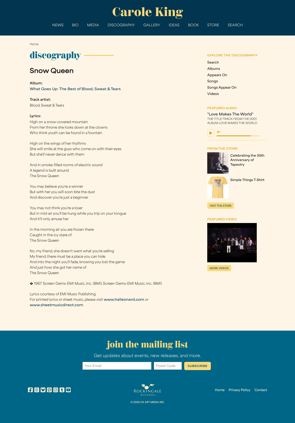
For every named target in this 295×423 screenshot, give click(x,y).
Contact (261, 390)
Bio (75, 25)
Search (235, 25)
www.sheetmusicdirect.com (56, 305)
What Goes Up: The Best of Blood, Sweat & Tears (75, 89)
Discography (121, 25)
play (210, 132)
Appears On (217, 75)
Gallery (151, 25)
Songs (212, 81)
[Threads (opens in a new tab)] (36, 390)
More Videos (219, 268)
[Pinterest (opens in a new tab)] (49, 390)
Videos (213, 94)
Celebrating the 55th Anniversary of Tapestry (247, 160)
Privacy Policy (239, 390)
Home (34, 44)
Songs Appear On (222, 87)
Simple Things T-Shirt (247, 180)
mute (219, 132)
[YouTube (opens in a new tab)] (68, 390)
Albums (213, 69)
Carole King (147, 11)
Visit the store (220, 206)
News (58, 25)
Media (93, 25)
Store (213, 25)
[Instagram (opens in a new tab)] (55, 390)
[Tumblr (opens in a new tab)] (62, 390)
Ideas (174, 25)
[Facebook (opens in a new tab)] (30, 390)
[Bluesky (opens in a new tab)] (43, 390)
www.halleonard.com (124, 300)
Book (193, 25)
